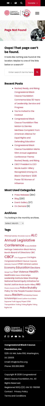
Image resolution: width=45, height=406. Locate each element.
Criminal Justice (30, 264)
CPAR (20, 264)
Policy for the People (14, 291)
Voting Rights (27, 304)
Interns (17, 275)
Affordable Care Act (24, 236)
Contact (8, 391)
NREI (38, 284)
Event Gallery (21, 202)
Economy (10, 267)
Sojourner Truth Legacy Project (15, 302)
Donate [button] (31, 3)
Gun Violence (21, 271)
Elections (35, 267)
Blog (16, 198)
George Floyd (8, 272)
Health (33, 272)
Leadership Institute (13, 278)
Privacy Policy (21, 391)
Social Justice (22, 299)
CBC (32, 252)
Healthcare (9, 275)
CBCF (9, 256)
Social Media (32, 299)
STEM (29, 302)
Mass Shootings (31, 278)
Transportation (9, 305)
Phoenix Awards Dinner (12, 288)
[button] (9, 3)
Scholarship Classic (30, 295)
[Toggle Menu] (37, 13)
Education (23, 267)
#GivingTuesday (10, 236)
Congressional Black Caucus (16, 261)
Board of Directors (20, 252)
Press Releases (21, 194)
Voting (18, 304)
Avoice (27, 246)
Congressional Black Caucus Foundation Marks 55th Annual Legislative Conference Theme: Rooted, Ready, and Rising (27, 153)
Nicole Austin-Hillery (27, 284)
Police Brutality (28, 287)
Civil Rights (31, 257)
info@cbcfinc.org (19, 361)
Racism (17, 295)
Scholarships (10, 298)
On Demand (20, 206)
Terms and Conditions (15, 395)
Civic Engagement (20, 258)
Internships (25, 275)
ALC (34, 235)
